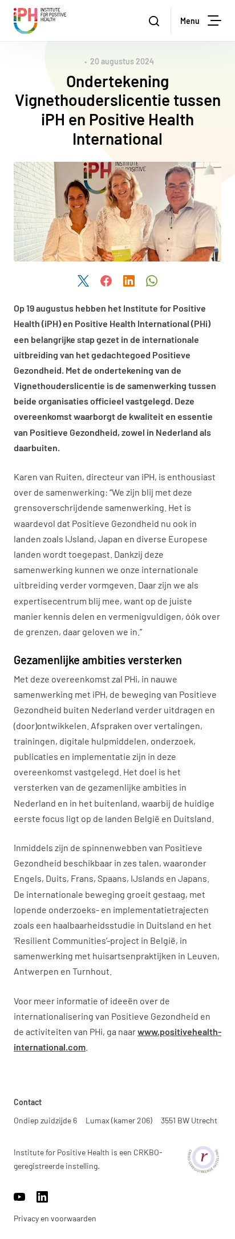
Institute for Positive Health (40, 21)
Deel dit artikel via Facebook (106, 281)
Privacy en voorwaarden (55, 1218)
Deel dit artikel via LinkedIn (129, 281)
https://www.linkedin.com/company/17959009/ (42, 1197)
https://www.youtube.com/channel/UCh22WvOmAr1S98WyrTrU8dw (19, 1197)
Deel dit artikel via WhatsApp (151, 281)
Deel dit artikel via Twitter (83, 281)
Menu (190, 21)
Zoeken (155, 21)
